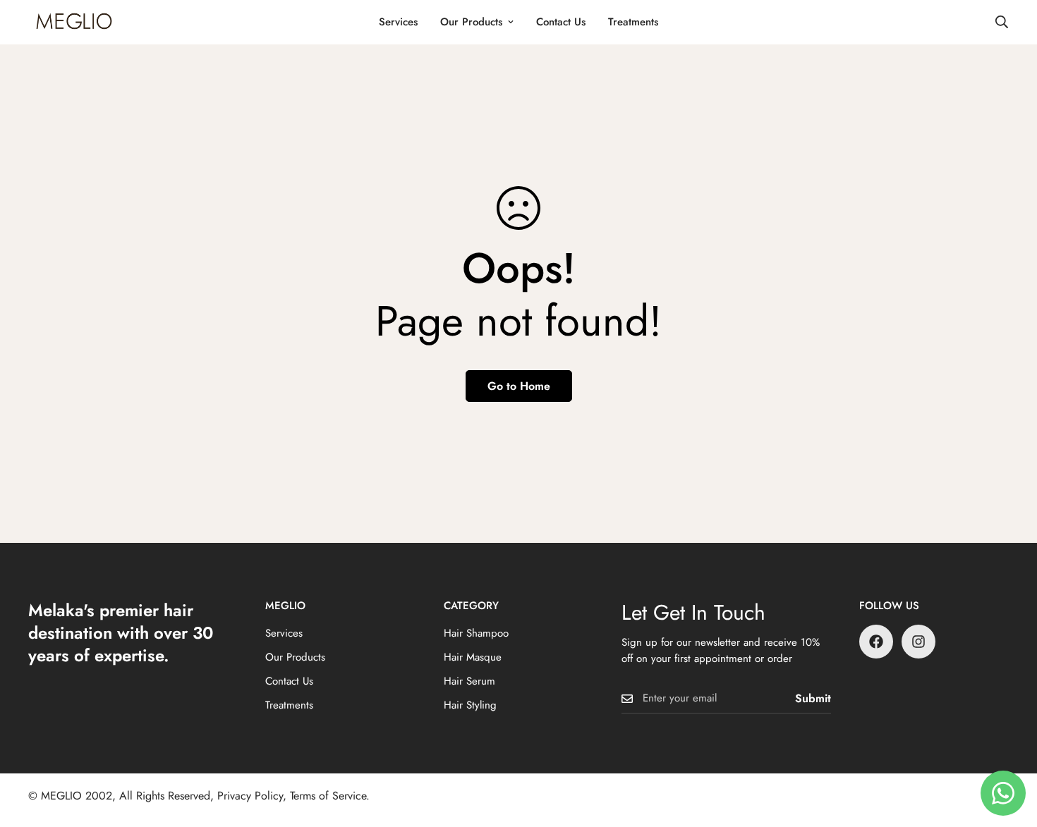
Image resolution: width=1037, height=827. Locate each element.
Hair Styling (470, 705)
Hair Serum (469, 681)
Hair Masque (473, 657)
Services (398, 22)
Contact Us (561, 22)
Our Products (471, 22)
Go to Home (518, 386)
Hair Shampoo (476, 633)
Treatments (633, 22)
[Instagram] (918, 641)
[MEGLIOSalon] (74, 22)
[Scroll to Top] (1009, 750)
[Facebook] (876, 641)
